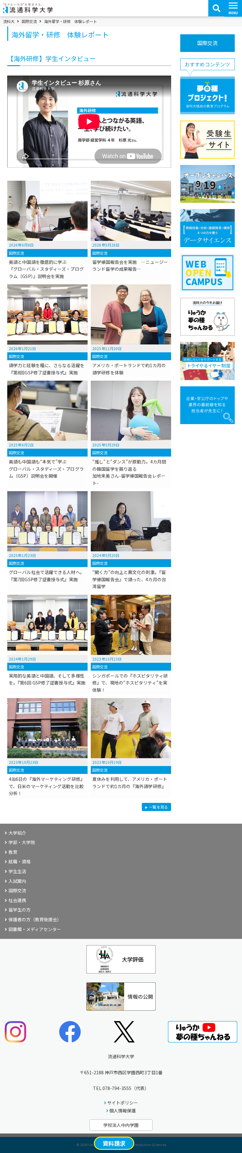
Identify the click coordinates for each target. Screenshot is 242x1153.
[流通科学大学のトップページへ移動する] (28, 11)
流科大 (8, 21)
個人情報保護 (122, 1110)
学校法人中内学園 (121, 1125)
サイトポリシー (122, 1102)
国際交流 (29, 21)
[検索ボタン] (216, 8)
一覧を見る (158, 807)
